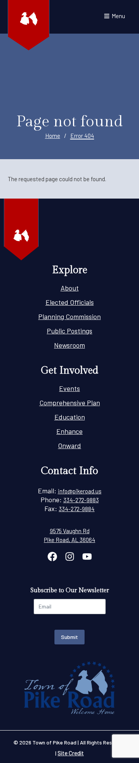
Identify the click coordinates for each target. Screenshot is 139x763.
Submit (69, 637)
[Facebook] (52, 556)
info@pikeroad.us (80, 491)
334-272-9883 (81, 499)
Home (52, 135)
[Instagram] (70, 556)
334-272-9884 (77, 508)
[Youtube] (87, 556)
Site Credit (71, 752)
